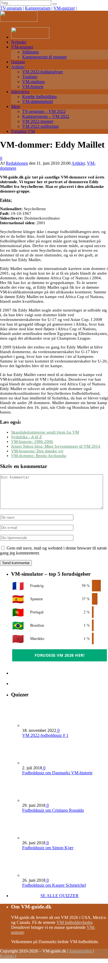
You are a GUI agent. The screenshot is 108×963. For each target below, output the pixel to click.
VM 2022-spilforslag (40, 126)
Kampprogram (37, 8)
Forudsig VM (23, 131)
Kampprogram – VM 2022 (45, 116)
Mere (15, 106)
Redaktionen (17, 163)
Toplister (29, 76)
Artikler (18, 66)
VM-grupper (22, 47)
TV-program (11, 8)
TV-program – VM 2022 (44, 111)
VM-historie (32, 86)
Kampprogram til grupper (44, 57)
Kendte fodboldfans (39, 96)
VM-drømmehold (37, 101)
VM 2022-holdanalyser (42, 71)
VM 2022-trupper (37, 121)
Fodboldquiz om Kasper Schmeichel (54, 885)
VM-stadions (33, 81)
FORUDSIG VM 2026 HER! (60, 655)
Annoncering (80, 951)
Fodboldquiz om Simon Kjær (47, 847)
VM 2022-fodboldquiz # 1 (45, 735)
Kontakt (7, 956)
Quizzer (18, 61)
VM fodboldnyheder (74, 922)
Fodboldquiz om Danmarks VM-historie (57, 772)
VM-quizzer (64, 8)
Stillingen (30, 52)
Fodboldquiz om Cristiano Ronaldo (53, 810)
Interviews (20, 91)
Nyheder (18, 42)
